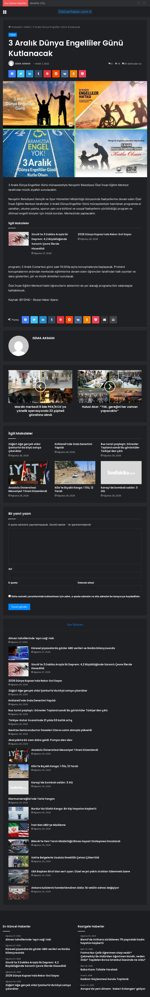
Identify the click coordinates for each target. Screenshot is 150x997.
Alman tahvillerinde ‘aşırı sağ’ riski (31, 638)
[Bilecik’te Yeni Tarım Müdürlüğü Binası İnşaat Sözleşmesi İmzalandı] (18, 846)
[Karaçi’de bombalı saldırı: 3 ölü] (121, 472)
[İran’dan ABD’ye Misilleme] (18, 830)
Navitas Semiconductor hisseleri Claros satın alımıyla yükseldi (50, 730)
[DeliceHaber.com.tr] (75, 11)
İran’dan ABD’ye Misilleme (48, 825)
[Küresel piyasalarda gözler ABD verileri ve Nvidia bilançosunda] (18, 653)
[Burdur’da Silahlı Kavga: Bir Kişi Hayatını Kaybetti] (18, 814)
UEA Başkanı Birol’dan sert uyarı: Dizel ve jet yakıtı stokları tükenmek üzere (80, 871)
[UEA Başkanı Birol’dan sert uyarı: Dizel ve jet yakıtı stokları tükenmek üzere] (18, 876)
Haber (27, 26)
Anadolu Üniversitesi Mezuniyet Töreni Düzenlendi (27, 489)
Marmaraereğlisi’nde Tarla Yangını (31, 799)
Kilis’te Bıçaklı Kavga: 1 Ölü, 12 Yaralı (74, 489)
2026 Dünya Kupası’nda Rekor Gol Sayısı (104, 234)
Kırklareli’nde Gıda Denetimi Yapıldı (73, 445)
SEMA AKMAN (22, 63)
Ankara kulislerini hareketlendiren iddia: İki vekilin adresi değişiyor (75, 888)
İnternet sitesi (86, 582)
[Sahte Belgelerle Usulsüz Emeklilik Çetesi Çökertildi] (18, 861)
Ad (11, 568)
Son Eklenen (75, 624)
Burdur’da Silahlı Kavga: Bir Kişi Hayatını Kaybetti (63, 808)
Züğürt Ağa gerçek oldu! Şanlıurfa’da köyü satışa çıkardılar (24, 447)
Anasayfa (16, 26)
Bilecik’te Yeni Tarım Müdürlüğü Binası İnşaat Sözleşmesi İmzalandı (75, 841)
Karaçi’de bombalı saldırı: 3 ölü (119, 489)
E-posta (13, 582)
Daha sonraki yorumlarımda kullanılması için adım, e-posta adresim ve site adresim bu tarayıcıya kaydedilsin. (76, 596)
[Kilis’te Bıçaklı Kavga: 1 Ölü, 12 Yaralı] (75, 472)
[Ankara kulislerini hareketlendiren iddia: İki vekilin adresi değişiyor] (18, 893)
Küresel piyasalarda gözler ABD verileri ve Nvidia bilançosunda (73, 648)
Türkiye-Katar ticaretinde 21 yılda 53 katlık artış (40, 720)
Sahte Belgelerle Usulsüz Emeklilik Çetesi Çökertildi (65, 857)
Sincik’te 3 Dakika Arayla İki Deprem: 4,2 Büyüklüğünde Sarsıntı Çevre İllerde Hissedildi (79, 3)
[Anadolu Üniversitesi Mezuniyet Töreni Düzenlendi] (28, 472)
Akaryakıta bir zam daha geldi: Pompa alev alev (40, 740)
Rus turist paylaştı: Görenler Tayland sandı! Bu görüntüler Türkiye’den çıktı (120, 447)
